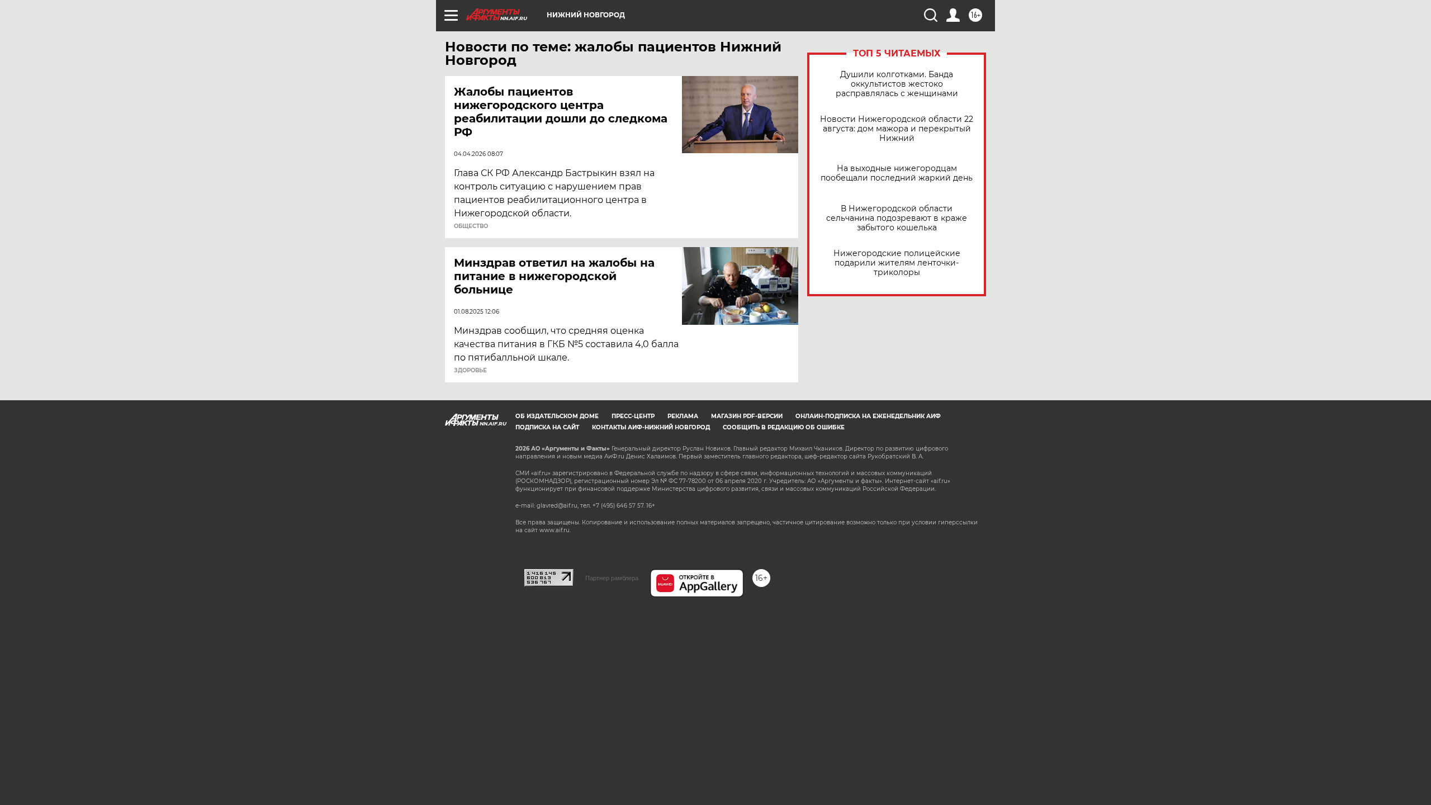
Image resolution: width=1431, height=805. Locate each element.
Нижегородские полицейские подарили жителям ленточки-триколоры (896, 263)
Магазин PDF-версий (747, 416)
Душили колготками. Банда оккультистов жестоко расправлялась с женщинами (897, 84)
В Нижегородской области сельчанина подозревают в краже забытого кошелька (896, 218)
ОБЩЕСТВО (471, 226)
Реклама (682, 416)
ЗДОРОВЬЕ (470, 370)
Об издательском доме (557, 416)
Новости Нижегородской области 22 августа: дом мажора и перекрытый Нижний (896, 129)
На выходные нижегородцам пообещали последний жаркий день (897, 173)
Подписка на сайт (547, 427)
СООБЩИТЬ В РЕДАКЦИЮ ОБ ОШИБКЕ (784, 427)
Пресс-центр (633, 416)
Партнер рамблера (611, 578)
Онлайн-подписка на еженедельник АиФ (868, 416)
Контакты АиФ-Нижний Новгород (651, 427)
